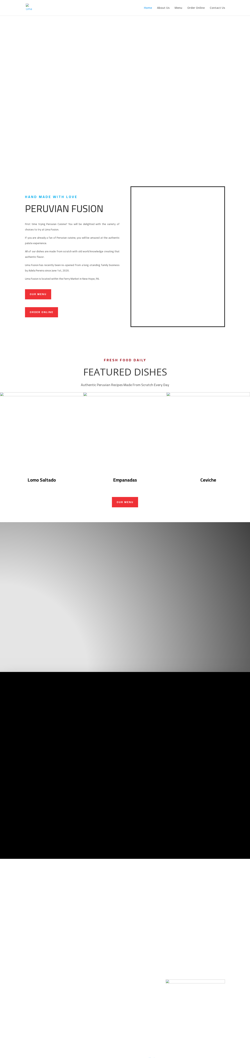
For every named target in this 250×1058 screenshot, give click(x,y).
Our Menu (38, 294)
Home (148, 8)
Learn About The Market (75, 803)
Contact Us (217, 8)
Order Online (196, 8)
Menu (178, 8)
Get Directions (175, 807)
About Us (163, 8)
